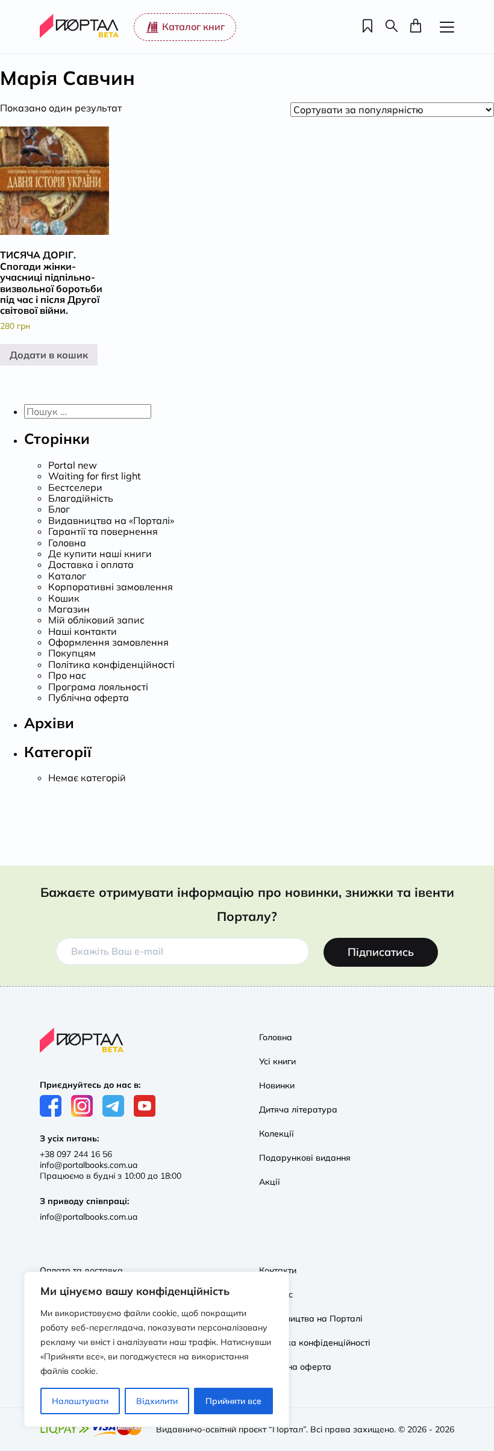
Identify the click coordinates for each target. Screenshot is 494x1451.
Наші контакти (82, 631)
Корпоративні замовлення (110, 587)
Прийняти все (233, 1401)
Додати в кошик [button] (49, 355)
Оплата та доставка (81, 1270)
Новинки (277, 1085)
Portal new (72, 465)
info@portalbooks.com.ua (88, 1164)
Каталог (67, 576)
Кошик (64, 598)
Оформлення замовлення (108, 642)
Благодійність (80, 498)
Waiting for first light (94, 476)
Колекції (276, 1133)
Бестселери (75, 487)
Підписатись (381, 952)
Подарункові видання (305, 1157)
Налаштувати (80, 1401)
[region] (156, 1349)
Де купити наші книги (100, 554)
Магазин (69, 609)
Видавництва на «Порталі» (111, 520)
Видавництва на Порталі (311, 1318)
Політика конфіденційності (111, 664)
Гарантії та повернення (103, 531)
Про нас (67, 675)
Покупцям (72, 653)
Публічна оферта (88, 697)
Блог (59, 509)
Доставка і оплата (91, 564)
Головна (67, 543)
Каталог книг (193, 26)
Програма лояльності (98, 687)
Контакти (277, 1270)
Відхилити (157, 1401)
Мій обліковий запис (96, 620)
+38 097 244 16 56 (76, 1154)
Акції (269, 1181)
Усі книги (277, 1061)
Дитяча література (298, 1109)
